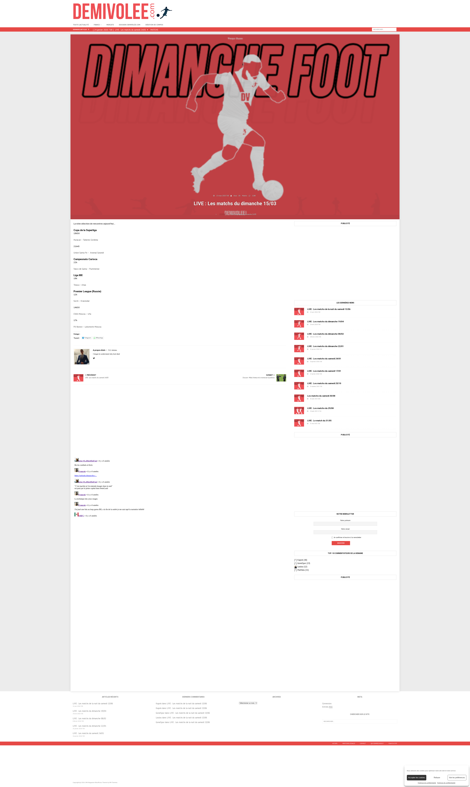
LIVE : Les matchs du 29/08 (320, 408)
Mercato (110, 25)
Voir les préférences (457, 777)
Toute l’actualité (81, 25)
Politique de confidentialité (427, 783)
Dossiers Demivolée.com (129, 25)
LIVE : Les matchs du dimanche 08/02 (325, 334)
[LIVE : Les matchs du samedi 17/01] (299, 373)
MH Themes (113, 782)
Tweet (76, 338)
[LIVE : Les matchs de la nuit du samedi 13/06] (299, 311)
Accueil (335, 743)
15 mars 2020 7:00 (222, 196)
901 (326, 312)
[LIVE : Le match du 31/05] (299, 423)
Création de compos (154, 25)
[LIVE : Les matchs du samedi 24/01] (299, 361)
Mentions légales (348, 743)
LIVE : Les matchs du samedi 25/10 (324, 383)
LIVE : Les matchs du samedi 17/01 (324, 371)
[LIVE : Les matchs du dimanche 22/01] (299, 348)
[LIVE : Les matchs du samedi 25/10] (299, 385)
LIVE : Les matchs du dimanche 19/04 (325, 321)
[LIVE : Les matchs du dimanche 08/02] (299, 336)
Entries (327, 706)
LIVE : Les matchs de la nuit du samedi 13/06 (328, 309)
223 (328, 349)
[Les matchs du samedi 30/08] (299, 398)
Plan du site (393, 743)
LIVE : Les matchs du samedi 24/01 (324, 358)
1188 (254, 196)
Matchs (244, 196)
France (97, 25)
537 (326, 324)
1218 (326, 399)
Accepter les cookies (416, 777)
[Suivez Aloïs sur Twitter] (94, 358)
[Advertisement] (352, 7)
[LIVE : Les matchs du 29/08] (299, 410)
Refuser (437, 777)
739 (327, 337)
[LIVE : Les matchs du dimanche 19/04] (299, 324)
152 (328, 374)
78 (326, 411)
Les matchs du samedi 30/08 (321, 396)
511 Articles (112, 350)
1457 (326, 423)
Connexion (326, 703)
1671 (328, 386)
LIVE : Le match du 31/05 (319, 420)
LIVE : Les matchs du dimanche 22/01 (325, 346)
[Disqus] (180, 421)
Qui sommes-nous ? (377, 743)
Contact (363, 743)
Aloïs (235, 196)
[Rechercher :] (384, 29)
